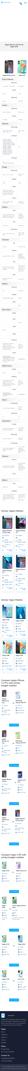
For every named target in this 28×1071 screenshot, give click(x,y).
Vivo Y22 (21, 979)
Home (3, 1032)
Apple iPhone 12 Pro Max (20, 820)
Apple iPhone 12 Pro (9, 75)
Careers (3, 1040)
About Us (4, 1037)
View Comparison (14, 725)
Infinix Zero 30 (21, 871)
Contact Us (4, 1034)
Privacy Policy (5, 1049)
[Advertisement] (14, 22)
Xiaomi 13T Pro (22, 781)
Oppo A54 (21, 944)
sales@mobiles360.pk (7, 1058)
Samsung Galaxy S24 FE (21, 742)
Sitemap (3, 1042)
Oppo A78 (22, 75)
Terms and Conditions (7, 1052)
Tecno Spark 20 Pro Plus (19, 907)
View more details (9, 550)
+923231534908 (6, 1061)
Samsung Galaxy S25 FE (21, 702)
